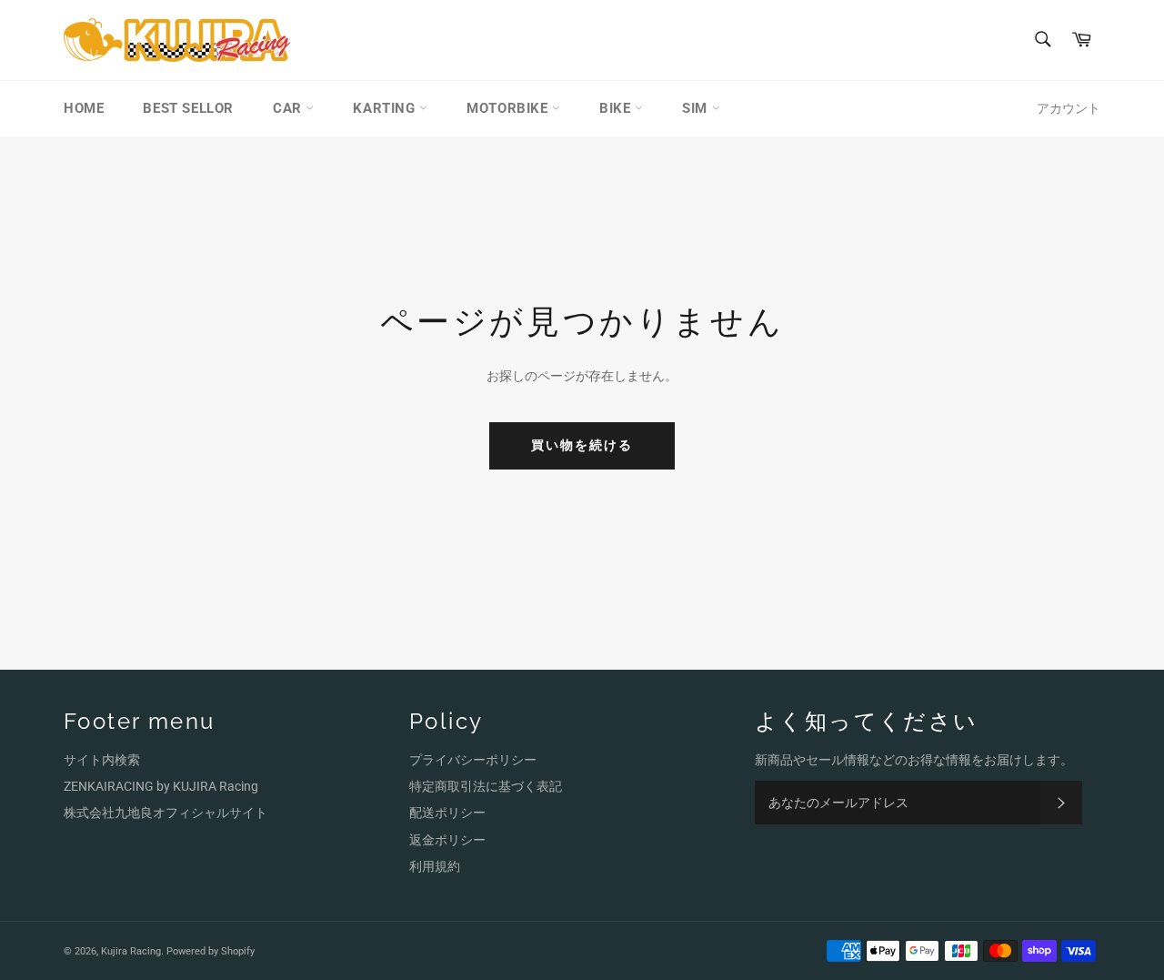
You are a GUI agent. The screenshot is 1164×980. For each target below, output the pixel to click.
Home (84, 108)
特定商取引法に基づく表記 (485, 786)
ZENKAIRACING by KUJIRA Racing (161, 786)
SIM (696, 108)
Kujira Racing (131, 951)
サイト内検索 (102, 760)
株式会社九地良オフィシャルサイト (165, 812)
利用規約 (434, 866)
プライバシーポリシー (473, 760)
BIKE (617, 108)
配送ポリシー (447, 812)
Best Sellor (188, 108)
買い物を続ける (582, 445)
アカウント (1068, 108)
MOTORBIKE (509, 108)
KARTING (386, 108)
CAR (289, 108)
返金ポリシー (447, 840)
